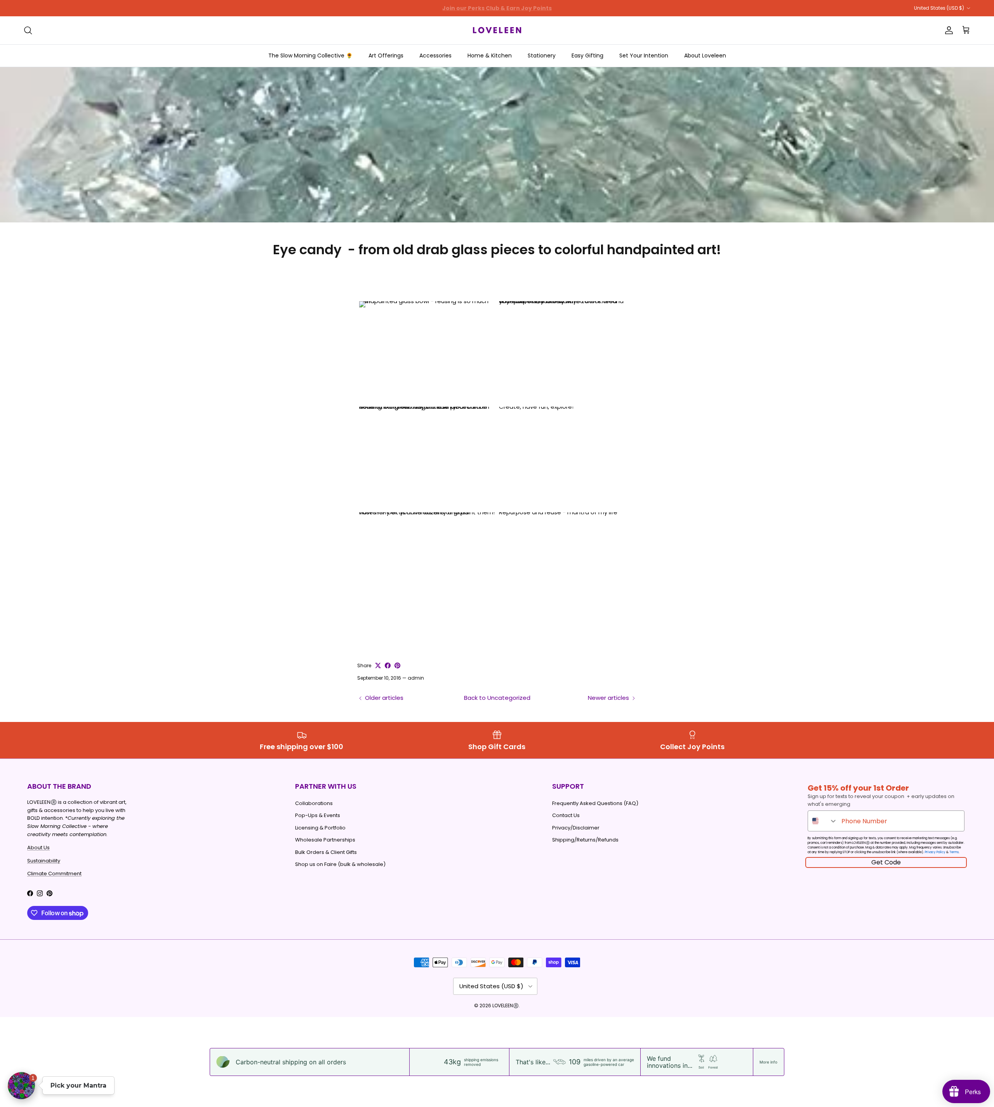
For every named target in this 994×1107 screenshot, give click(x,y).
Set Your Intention (643, 55)
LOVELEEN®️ (505, 1005)
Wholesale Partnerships (325, 839)
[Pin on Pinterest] (397, 665)
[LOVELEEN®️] (497, 30)
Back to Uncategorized (497, 698)
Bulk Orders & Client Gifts (326, 852)
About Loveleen (705, 55)
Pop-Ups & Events (317, 815)
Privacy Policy (935, 852)
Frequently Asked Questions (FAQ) (595, 803)
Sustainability (43, 860)
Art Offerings (385, 55)
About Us (38, 847)
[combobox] (823, 821)
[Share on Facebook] (388, 665)
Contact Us (566, 815)
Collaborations (314, 803)
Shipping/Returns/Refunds (585, 839)
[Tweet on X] (378, 665)
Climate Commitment (54, 873)
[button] (21, 1085)
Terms (954, 852)
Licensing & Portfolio (320, 827)
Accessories (435, 55)
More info (768, 1062)
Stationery (542, 55)
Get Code (886, 862)
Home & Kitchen (489, 55)
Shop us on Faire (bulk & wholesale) (340, 864)
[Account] (947, 30)
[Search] (28, 30)
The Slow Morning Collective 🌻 (310, 55)
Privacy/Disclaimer (576, 827)
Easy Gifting (587, 55)
